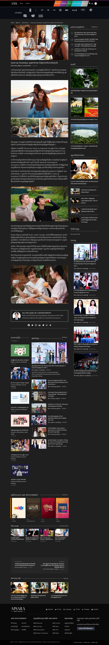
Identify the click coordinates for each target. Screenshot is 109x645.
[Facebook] (28, 325)
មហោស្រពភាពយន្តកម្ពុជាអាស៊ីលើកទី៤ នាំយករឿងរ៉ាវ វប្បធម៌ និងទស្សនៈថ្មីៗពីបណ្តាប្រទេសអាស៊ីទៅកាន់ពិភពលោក (86, 40)
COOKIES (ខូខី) (94, 642)
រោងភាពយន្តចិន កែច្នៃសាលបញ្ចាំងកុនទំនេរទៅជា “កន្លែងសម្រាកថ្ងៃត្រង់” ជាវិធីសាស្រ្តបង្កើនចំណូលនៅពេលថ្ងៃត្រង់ (85, 45)
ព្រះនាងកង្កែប (85, 3)
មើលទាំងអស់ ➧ (15, 341)
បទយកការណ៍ (17, 362)
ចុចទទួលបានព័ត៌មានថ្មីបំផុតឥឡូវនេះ (86, 628)
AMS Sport (55, 626)
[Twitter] (32, 325)
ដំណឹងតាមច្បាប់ (87, 642)
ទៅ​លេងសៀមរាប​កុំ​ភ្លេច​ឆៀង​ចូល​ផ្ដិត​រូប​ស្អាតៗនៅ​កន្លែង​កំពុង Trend (84, 119)
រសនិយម (28, 3)
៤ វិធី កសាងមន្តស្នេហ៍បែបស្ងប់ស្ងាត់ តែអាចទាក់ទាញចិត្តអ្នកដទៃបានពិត (59, 596)
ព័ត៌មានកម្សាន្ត (18, 385)
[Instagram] (36, 325)
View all (65, 578)
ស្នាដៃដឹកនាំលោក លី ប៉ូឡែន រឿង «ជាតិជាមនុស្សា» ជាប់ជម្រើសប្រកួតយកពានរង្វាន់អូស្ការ (85, 50)
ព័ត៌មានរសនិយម (25, 23)
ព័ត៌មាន (21, 3)
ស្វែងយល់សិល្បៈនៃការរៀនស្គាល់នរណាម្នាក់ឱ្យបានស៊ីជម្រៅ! (38, 596)
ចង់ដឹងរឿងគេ (64, 3)
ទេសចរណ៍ (23, 623)
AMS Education (38, 623)
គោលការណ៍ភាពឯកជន (78, 642)
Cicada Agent (76, 3)
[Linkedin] (39, 325)
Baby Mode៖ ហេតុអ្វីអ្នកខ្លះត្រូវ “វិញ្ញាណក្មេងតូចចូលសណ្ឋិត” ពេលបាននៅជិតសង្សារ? (89, 200)
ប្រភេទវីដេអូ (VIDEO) (63, 526)
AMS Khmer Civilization (40, 633)
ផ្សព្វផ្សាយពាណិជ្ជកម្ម (69, 623)
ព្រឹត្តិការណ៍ (18, 23)
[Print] (50, 325)
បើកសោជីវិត (57, 3)
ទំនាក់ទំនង (67, 626)
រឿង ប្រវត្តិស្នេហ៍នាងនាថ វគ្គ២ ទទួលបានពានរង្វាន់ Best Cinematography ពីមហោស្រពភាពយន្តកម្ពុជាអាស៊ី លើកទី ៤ (85, 34)
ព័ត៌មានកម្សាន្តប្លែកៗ (15, 630)
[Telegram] (43, 325)
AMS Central (56, 623)
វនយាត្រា (69, 3)
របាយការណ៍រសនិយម (20, 432)
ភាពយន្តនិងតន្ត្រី (14, 626)
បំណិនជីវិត (12, 362)
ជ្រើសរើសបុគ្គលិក (68, 633)
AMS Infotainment (39, 630)
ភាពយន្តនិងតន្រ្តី (42, 370)
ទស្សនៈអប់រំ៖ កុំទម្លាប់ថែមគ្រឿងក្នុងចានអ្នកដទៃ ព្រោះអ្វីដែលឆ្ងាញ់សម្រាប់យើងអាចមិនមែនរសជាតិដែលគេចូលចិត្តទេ (19, 597)
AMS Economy (37, 626)
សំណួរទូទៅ (67, 630)
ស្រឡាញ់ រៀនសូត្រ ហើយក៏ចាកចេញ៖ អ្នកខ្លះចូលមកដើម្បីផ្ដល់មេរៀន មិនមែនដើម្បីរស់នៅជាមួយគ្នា (89, 220)
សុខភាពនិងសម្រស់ (23, 362)
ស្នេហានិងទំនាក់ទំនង (27, 66)
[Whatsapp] (46, 325)
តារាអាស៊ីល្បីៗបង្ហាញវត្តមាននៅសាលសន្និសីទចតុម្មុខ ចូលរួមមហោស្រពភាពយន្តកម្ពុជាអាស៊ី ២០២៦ (85, 55)
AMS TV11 (55, 630)
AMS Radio (55, 633)
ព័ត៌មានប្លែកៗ (53, 398)
